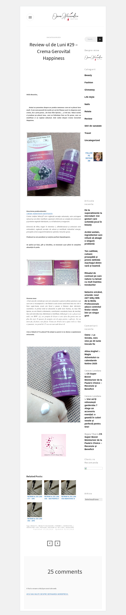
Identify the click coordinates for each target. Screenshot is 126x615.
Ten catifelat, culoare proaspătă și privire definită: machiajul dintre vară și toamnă (93, 258)
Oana (87, 335)
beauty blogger (46, 526)
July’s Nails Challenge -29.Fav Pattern (49, 543)
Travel (88, 133)
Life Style (89, 97)
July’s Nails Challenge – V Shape (57, 543)
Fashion (89, 82)
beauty (34, 526)
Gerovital (68, 526)
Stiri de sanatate (93, 126)
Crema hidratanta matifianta (39, 214)
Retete (88, 111)
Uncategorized (54, 37)
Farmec (58, 526)
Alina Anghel (91, 351)
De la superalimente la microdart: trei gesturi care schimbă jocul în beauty (93, 217)
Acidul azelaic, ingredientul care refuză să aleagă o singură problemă (93, 238)
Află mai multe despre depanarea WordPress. (47, 594)
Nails (87, 104)
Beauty (88, 75)
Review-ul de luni (56, 527)
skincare (70, 527)
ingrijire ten (32, 527)
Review (43, 527)
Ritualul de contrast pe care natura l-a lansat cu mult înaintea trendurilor (93, 279)
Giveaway (90, 90)
